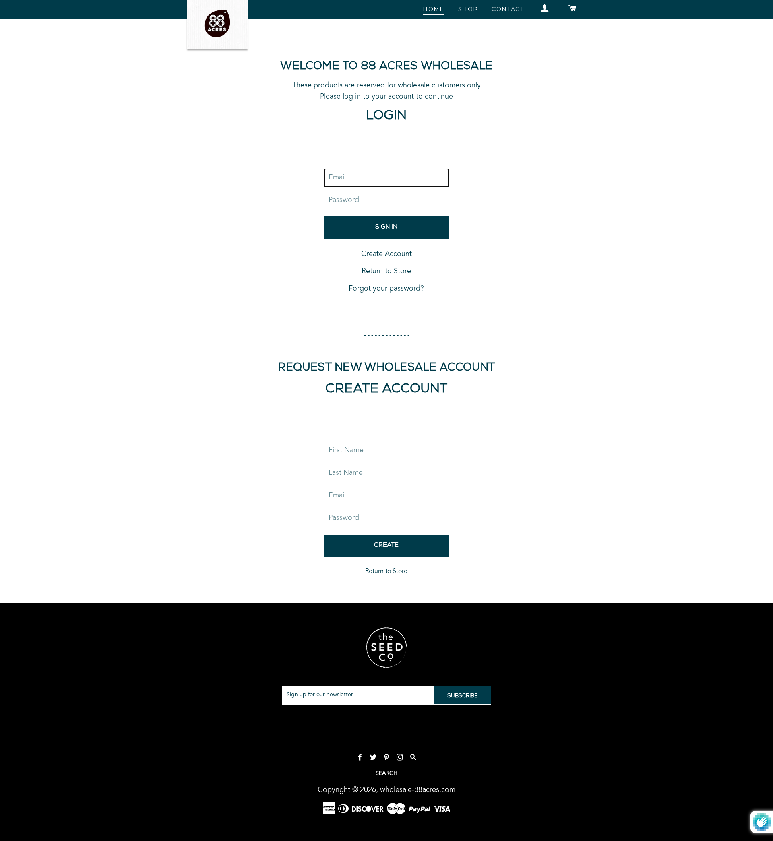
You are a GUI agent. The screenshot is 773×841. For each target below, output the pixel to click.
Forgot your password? (386, 289)
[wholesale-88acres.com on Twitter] (374, 758)
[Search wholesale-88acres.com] (413, 758)
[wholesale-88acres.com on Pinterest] (387, 758)
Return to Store (386, 271)
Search (386, 774)
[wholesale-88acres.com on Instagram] (401, 758)
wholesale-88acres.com (417, 790)
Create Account (386, 254)
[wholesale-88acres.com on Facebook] (361, 758)
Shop (468, 9)
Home (433, 9)
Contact (508, 9)
